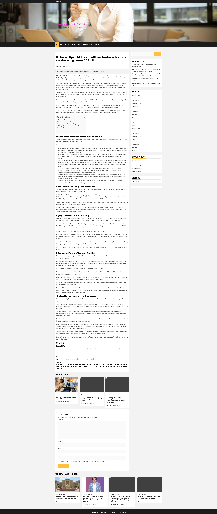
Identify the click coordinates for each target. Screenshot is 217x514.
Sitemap (97, 44)
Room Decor (135, 181)
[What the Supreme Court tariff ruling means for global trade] (92, 384)
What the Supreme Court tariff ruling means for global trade (91, 398)
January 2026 (135, 98)
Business (67, 359)
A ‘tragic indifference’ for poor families (69, 126)
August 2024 (135, 145)
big (60, 359)
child (72, 359)
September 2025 (136, 109)
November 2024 (136, 136)
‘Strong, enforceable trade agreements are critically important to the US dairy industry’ (120, 499)
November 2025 (136, 103)
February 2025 (136, 128)
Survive (91, 359)
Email (60, 448)
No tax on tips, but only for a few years (69, 122)
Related (60, 130)
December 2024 (136, 134)
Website (60, 455)
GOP (83, 359)
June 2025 (134, 117)
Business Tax (59, 54)
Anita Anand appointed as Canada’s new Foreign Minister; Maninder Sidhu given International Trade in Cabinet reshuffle (74, 365)
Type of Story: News (66, 132)
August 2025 (135, 112)
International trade (137, 168)
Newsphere (114, 512)
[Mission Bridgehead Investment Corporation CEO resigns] (149, 484)
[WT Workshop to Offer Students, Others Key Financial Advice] (67, 484)
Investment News (136, 171)
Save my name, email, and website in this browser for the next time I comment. (83, 461)
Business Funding (136, 160)
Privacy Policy (87, 44)
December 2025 (136, 101)
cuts (79, 359)
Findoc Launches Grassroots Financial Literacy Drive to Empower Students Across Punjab (93, 499)
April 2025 (134, 123)
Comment (61, 420)
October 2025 (135, 106)
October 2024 (135, 139)
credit (75, 359)
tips (98, 359)
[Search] (161, 44)
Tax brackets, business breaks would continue (71, 120)
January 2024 (135, 150)
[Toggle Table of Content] (83, 117)
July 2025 (134, 114)
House (86, 359)
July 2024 (134, 147)
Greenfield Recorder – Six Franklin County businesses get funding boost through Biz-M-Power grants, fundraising (110, 364)
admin (65, 66)
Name (60, 441)
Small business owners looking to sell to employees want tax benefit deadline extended (116, 399)
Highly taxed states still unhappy (67, 124)
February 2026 (136, 95)
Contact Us (76, 44)
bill (63, 359)
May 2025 (134, 120)
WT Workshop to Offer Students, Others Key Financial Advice (67, 497)
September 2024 (136, 142)
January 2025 (135, 131)
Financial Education (137, 166)
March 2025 (135, 125)
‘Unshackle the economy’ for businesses (69, 128)
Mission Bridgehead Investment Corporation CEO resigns (149, 497)
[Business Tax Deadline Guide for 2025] (66, 384)
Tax (95, 359)
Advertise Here (64, 44)
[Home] (57, 44)
